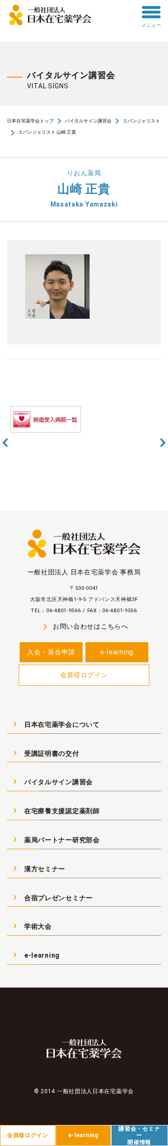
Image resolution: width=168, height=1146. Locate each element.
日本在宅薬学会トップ (30, 120)
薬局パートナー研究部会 (55, 839)
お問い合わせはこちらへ (84, 626)
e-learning (116, 652)
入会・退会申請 (51, 652)
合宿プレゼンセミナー (51, 897)
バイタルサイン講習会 (88, 120)
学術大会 (31, 926)
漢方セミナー (37, 868)
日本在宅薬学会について (55, 724)
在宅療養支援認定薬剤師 (55, 810)
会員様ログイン (84, 675)
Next (163, 442)
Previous (5, 442)
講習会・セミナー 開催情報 (139, 1135)
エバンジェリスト (141, 120)
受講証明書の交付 (44, 753)
